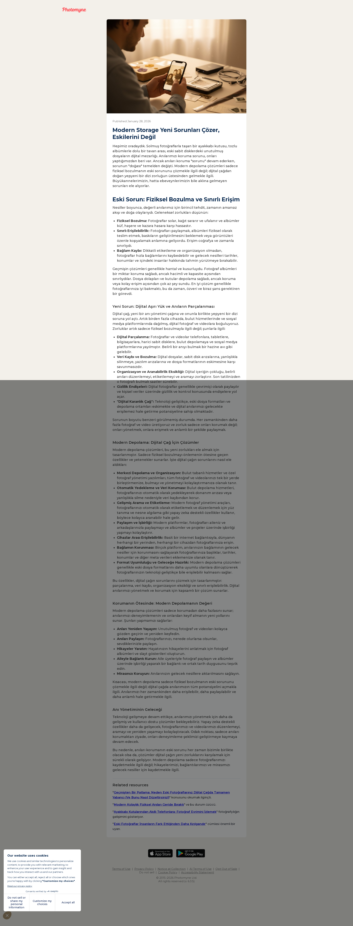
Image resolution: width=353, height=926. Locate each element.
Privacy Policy (144, 869)
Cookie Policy (167, 872)
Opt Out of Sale (226, 869)
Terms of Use (121, 869)
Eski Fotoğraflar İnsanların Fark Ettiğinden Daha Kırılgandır (160, 824)
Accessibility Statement (197, 872)
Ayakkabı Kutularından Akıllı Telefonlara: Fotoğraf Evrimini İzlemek (165, 812)
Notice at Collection (172, 869)
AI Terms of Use (201, 869)
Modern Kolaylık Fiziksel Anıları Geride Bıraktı (149, 804)
